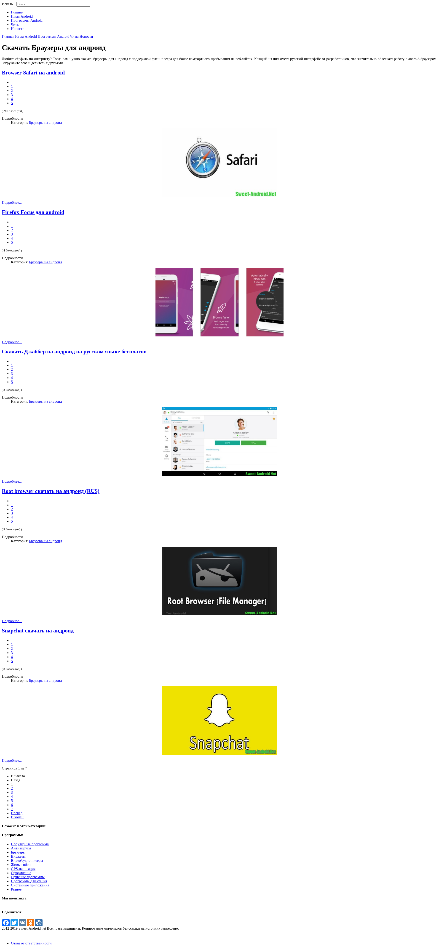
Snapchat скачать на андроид (38, 631)
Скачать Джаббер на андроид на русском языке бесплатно (74, 351)
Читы (74, 36)
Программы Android (53, 36)
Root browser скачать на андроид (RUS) (50, 491)
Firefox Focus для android (33, 212)
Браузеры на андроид (45, 122)
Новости (86, 36)
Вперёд (16, 813)
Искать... (9, 4)
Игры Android (26, 36)
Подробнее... (12, 202)
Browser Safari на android (33, 73)
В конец (17, 817)
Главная (8, 36)
